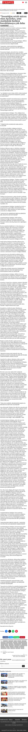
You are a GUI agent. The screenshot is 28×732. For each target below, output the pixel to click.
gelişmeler (9, 642)
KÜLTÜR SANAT (24, 645)
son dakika (3, 648)
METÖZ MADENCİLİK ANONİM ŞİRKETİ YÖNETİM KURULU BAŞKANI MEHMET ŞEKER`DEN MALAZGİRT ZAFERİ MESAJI (17, 693)
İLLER (7, 645)
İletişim (24, 719)
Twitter (11, 637)
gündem (11, 643)
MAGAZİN (3, 646)
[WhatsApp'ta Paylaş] (13, 631)
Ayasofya (11, 641)
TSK (8, 648)
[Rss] (13, 729)
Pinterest (22, 637)
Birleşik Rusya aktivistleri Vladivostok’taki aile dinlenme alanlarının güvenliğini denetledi (17, 705)
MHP (8, 646)
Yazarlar (17, 719)
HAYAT (2, 645)
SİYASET (16, 646)
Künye (11, 719)
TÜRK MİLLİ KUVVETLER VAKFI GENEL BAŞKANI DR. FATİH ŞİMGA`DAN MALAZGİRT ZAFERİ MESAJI (16, 699)
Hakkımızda (3, 719)
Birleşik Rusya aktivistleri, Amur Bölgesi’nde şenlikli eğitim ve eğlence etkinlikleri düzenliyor (17, 682)
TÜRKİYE (12, 648)
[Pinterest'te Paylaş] (16, 631)
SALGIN (11, 646)
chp (15, 641)
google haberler (23, 642)
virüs (22, 648)
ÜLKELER (18, 648)
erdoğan (3, 642)
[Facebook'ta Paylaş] (6, 631)
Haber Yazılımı (8, 725)
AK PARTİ (5, 641)
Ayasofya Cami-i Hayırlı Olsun (8, 652)
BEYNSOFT (20, 725)
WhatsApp (16, 637)
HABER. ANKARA (17, 643)
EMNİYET (24, 641)
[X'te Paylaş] (9, 631)
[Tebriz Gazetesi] (8, 2)
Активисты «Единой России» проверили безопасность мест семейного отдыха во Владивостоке (17, 687)
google (15, 642)
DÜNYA (19, 641)
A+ (17, 13)
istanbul (11, 645)
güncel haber (4, 643)
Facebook (5, 637)
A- (20, 13)
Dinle (26, 13)
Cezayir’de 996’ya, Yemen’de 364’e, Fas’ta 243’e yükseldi (18, 655)
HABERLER (24, 643)
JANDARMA (17, 645)
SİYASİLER (22, 646)
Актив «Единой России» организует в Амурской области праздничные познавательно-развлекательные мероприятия (16, 675)
